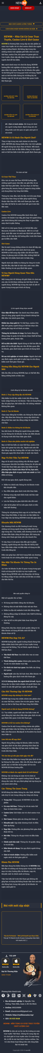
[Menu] (3, 2)
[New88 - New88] (21, 3)
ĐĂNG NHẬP (14, 8)
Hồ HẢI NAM (14, 1018)
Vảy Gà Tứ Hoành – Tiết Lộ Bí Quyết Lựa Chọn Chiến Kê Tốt (21, 936)
